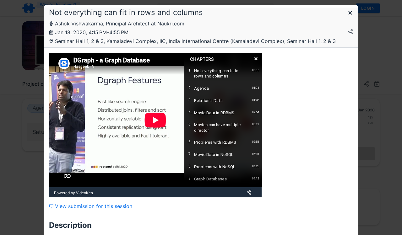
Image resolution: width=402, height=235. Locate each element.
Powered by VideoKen (73, 192)
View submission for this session (92, 206)
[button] (350, 13)
